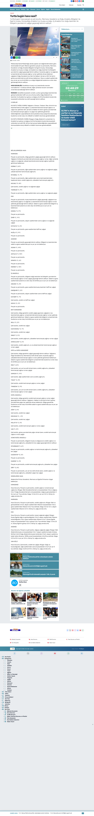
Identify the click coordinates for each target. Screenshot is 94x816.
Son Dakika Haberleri (35, 642)
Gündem (12, 9)
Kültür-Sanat (11, 676)
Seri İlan (7, 698)
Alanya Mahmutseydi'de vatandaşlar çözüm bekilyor (35, 813)
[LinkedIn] (78, 630)
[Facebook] (67, 630)
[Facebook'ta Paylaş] (12, 57)
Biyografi (7, 702)
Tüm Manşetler (15, 642)
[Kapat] (93, 724)
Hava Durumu (34, 639)
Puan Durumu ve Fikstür (74, 639)
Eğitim (43, 9)
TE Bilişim (81, 648)
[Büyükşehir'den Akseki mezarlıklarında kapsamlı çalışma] (50, 597)
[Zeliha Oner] (14, 583)
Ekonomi (32, 9)
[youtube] (55, 653)
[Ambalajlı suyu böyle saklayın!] (34, 612)
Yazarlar (79, 5)
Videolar (71, 5)
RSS (13, 648)
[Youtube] (80, 630)
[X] (70, 630)
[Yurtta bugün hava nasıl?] (34, 41)
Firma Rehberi (9, 697)
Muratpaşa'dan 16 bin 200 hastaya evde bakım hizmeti (34, 604)
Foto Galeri (62, 5)
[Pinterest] (72, 630)
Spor (28, 9)
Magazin (9, 677)
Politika (23, 9)
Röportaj (7, 700)
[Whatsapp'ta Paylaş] (16, 57)
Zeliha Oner (23, 582)
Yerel (8, 670)
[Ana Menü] (83, 9)
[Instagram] (75, 630)
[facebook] (14, 653)
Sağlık (48, 9)
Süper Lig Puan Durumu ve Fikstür (17, 716)
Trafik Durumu (52, 639)
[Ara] (83, 5)
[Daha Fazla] (19, 57)
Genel (9, 669)
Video (6, 693)
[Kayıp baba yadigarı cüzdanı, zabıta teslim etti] (18, 597)
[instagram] (41, 653)
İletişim (9, 690)
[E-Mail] (20, 585)
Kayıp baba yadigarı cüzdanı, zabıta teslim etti (18, 603)
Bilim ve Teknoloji (12, 674)
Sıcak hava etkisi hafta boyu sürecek (17, 618)
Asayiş (18, 9)
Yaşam (12, 13)
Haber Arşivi (52, 642)
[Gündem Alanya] (18, 5)
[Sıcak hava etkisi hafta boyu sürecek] (18, 612)
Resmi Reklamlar (55, 9)
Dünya (9, 681)
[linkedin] (82, 653)
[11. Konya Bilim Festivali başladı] (50, 612)
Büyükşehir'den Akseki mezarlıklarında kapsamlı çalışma (50, 604)
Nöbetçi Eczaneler (16, 639)
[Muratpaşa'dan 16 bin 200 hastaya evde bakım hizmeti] (34, 597)
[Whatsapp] (83, 630)
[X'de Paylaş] (14, 57)
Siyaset (9, 684)
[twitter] (28, 653)
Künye (9, 688)
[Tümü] (82, 29)
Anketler (7, 704)
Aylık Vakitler (65, 100)
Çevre (38, 9)
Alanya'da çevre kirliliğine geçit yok (62, 813)
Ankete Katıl (65, 125)
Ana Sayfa (8, 656)
